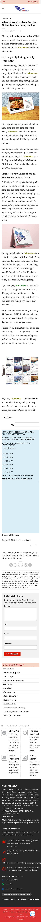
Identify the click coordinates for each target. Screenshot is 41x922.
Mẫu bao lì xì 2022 (9, 692)
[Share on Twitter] (18, 565)
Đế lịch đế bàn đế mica (13, 577)
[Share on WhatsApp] (11, 565)
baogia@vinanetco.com (10, 814)
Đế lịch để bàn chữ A (22, 574)
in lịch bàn (21, 285)
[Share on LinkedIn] (30, 565)
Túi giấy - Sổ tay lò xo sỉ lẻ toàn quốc (24, 899)
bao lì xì (13, 795)
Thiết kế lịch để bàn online (12, 716)
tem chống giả (32, 792)
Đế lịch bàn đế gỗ (10, 574)
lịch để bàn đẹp (16, 585)
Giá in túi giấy (7, 684)
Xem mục (7, 417)
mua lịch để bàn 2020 (21, 587)
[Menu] (3, 8)
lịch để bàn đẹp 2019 (28, 585)
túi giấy (7, 792)
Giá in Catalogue (8, 669)
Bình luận (8, 606)
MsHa (20, 31)
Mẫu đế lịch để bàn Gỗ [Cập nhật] (14, 708)
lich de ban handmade (29, 583)
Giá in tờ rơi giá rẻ (9, 677)
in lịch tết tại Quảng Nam (20, 581)
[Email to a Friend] (22, 565)
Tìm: (13, 425)
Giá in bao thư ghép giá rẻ (11, 673)
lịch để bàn (6, 795)
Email (6, 634)
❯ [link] (36, 545)
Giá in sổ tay (7, 688)
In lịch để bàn (6, 19)
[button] (38, 481)
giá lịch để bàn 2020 (26, 577)
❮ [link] (30, 545)
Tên (6, 624)
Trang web (8, 643)
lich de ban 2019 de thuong (13, 583)
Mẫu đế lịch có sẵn (9, 704)
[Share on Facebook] (15, 565)
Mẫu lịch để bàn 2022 (10, 696)
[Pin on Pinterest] (26, 565)
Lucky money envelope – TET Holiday (16, 712)
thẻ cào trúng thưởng (18, 792)
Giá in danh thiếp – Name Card (13, 680)
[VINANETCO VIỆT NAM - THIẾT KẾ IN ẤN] (21, 8)
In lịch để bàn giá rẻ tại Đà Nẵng (22, 579)
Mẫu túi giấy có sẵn (9, 700)
